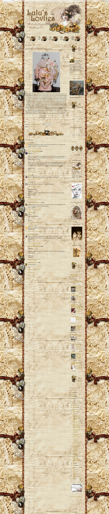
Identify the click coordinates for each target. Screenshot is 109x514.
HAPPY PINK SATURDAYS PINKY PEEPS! (76, 426)
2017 (72, 390)
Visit (73, 141)
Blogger (60, 511)
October (74, 409)
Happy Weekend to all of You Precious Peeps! (76, 435)
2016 (72, 392)
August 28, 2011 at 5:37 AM (34, 199)
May (74, 467)
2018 (72, 388)
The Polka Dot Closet (33, 262)
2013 (72, 398)
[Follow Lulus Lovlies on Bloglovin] (77, 198)
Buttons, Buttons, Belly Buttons (76, 422)
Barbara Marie (31, 234)
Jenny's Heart (31, 226)
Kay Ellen (30, 212)
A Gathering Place (75, 317)
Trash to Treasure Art (76, 344)
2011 (72, 403)
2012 (72, 401)
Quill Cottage (74, 286)
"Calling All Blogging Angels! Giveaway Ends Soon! (76, 441)
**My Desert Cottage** (76, 335)
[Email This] (45, 124)
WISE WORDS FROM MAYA (79, 318)
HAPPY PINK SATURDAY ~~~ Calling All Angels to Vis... (76, 448)
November (75, 407)
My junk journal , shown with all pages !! (79, 298)
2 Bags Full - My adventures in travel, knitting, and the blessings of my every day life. (77, 306)
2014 (72, 396)
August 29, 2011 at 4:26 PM (34, 269)
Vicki (29, 182)
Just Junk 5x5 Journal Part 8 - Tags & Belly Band (79, 289)
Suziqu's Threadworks (76, 326)
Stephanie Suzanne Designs (34, 246)
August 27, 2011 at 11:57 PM (34, 148)
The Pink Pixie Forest (76, 353)
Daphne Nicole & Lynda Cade (35, 202)
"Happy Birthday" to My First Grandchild (76, 431)
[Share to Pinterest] (50, 124)
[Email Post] (43, 124)
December (75, 405)
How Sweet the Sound (51, 112)
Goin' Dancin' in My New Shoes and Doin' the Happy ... (76, 417)
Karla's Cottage (74, 274)
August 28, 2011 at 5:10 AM (34, 186)
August (74, 413)
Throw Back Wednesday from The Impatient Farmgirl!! (79, 356)
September (75, 411)
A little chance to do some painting (76, 276)
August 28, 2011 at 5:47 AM (34, 209)
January (74, 476)
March (74, 471)
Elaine (29, 175)
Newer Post (28, 278)
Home (46, 278)
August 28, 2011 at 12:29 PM (34, 231)
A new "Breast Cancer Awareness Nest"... (79, 310)
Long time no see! (78, 336)
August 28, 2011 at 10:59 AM (34, 222)
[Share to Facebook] (49, 124)
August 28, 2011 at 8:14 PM (34, 243)
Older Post (64, 278)
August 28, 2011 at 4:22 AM (34, 172)
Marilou (78, 58)
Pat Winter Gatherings (76, 281)
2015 (72, 394)
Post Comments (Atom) (49, 282)
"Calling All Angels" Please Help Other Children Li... (76, 454)
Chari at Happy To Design (34, 151)
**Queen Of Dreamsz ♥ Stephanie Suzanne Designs (76, 363)
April (74, 469)
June (74, 465)
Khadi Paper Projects (78, 327)
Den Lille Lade (74, 295)
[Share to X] (48, 124)
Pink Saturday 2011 (33, 126)
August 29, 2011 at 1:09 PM (34, 259)
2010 (72, 478)
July (74, 463)
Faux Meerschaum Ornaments (78, 347)
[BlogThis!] (46, 124)
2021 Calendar (74, 282)
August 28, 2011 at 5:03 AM (34, 179)
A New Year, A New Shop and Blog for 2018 (79, 367)
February (75, 474)
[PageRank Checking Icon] (76, 496)
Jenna (29, 142)
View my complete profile (75, 74)
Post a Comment (30, 272)
